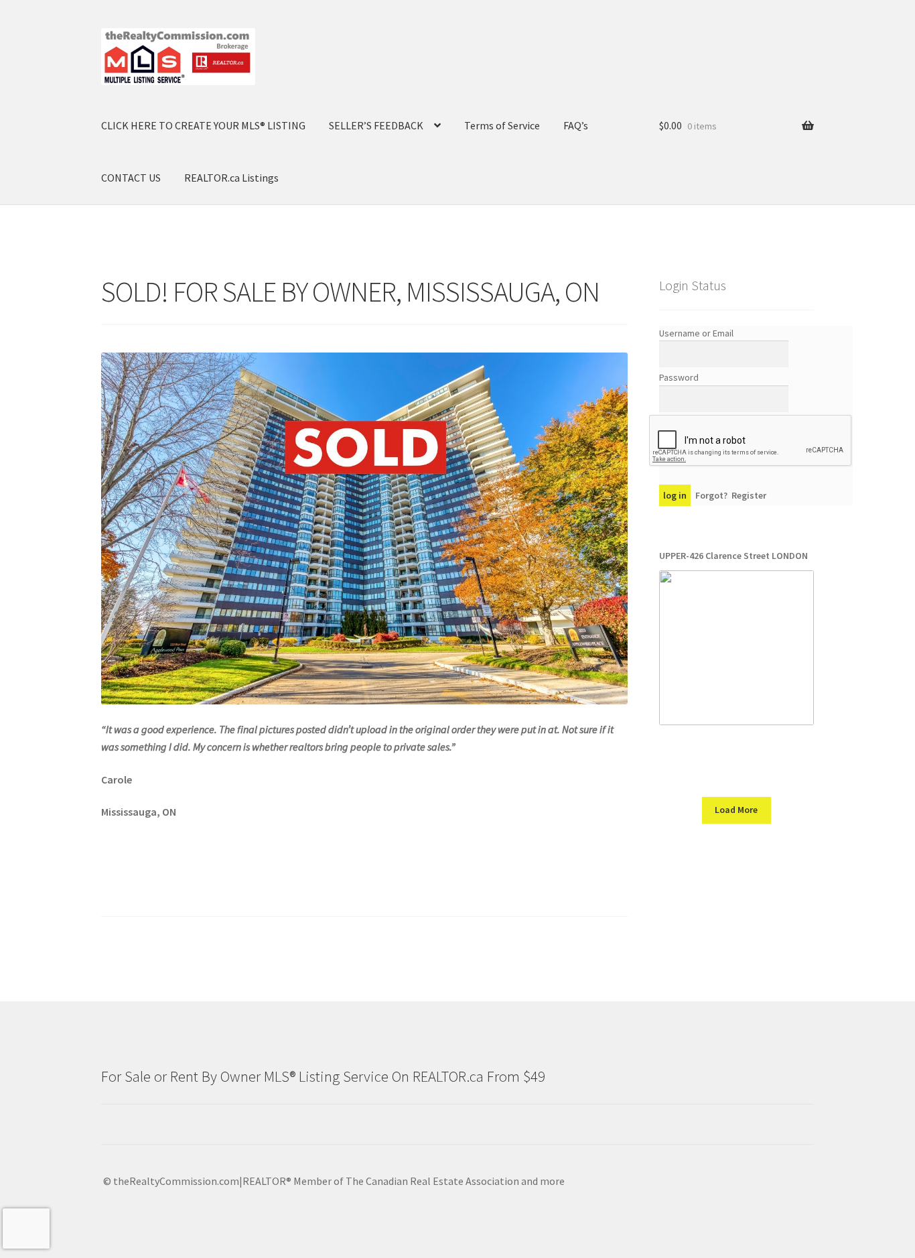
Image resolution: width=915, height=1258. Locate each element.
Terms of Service (502, 125)
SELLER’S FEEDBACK (376, 125)
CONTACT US (131, 177)
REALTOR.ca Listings (231, 177)
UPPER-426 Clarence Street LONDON (733, 556)
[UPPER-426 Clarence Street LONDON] (736, 647)
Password (679, 377)
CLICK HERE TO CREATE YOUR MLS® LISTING (203, 125)
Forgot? (711, 495)
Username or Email (696, 333)
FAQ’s (575, 125)
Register (748, 495)
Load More (736, 810)
